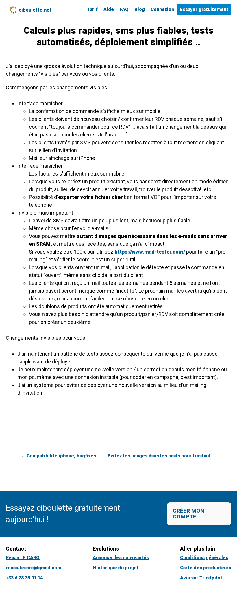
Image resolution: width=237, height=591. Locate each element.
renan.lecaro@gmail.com (33, 567)
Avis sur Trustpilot (201, 578)
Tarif (92, 9)
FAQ (124, 9)
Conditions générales (204, 557)
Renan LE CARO (23, 557)
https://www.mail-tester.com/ (149, 252)
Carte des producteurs (205, 567)
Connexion (162, 9)
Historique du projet (116, 567)
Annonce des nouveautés (121, 557)
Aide (108, 9)
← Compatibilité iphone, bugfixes (58, 456)
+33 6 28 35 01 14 (24, 578)
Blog (139, 9)
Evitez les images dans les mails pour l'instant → (162, 456)
